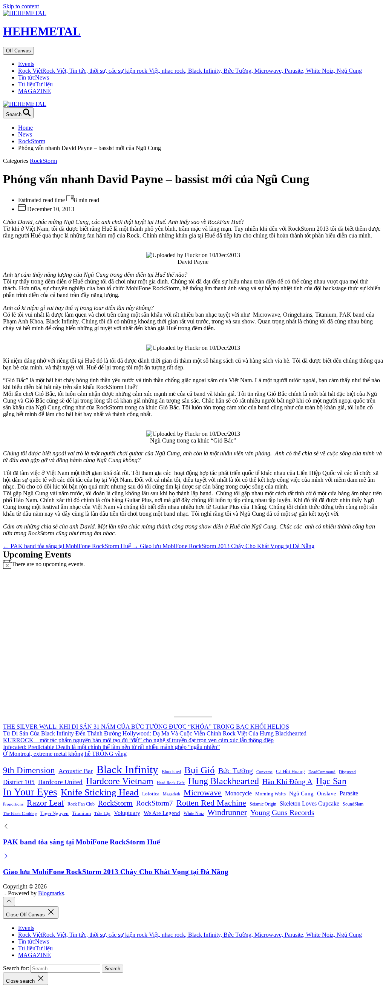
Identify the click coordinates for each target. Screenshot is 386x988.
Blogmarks (51, 893)
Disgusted (347, 772)
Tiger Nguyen (54, 813)
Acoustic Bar (75, 771)
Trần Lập (102, 814)
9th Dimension (29, 770)
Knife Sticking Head (100, 792)
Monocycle (238, 793)
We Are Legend (162, 813)
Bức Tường (235, 770)
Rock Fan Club (81, 804)
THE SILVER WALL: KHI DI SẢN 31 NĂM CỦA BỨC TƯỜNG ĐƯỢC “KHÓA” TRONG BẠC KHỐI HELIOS (146, 726)
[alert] (193, 564)
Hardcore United (60, 782)
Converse (264, 772)
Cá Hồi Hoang (290, 771)
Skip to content (21, 6)
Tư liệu (35, 84)
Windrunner (227, 812)
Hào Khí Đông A (287, 782)
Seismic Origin (263, 804)
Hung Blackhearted (223, 781)
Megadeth (171, 794)
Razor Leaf (45, 802)
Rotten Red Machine (211, 802)
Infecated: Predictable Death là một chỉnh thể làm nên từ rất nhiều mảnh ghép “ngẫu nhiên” (111, 747)
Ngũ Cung (301, 793)
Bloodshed (171, 771)
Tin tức (33, 77)
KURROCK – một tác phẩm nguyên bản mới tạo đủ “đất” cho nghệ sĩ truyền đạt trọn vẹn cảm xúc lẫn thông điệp (138, 740)
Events (26, 64)
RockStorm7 (154, 803)
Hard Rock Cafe (171, 783)
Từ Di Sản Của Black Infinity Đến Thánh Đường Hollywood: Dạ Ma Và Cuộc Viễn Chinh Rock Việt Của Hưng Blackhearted (154, 733)
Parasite (349, 793)
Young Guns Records (282, 812)
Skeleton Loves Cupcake (309, 803)
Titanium (81, 813)
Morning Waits (270, 794)
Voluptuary (127, 812)
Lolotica (150, 794)
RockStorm (43, 161)
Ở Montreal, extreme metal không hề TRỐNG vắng (65, 754)
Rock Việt (190, 70)
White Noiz (194, 813)
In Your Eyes (30, 792)
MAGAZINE (34, 91)
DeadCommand (321, 772)
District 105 (19, 782)
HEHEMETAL (42, 31)
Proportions (13, 804)
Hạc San (331, 781)
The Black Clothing (20, 814)
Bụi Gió (199, 770)
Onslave (326, 793)
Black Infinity (127, 769)
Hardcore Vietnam (119, 781)
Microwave (203, 792)
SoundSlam (353, 804)
